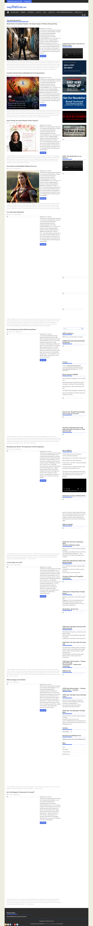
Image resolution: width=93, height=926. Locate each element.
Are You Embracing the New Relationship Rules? (21, 329)
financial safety (44, 671)
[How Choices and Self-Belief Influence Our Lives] (23, 170)
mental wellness (29, 555)
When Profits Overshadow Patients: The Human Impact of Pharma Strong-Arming (32, 24)
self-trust (43, 160)
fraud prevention (51, 671)
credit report (12, 671)
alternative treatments (17, 61)
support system (25, 115)
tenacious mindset (54, 160)
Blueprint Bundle (22, 669)
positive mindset (16, 160)
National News (15, 12)
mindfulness (49, 157)
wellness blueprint (10, 116)
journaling (48, 900)
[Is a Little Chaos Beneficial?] (23, 216)
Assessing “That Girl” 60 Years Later (70, 719)
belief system (31, 203)
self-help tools (25, 674)
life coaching (57, 438)
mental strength (43, 157)
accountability (22, 110)
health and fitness (51, 110)
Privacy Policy (79, 12)
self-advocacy (35, 902)
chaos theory (9, 320)
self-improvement (13, 69)
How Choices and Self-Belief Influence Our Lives (21, 166)
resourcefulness (29, 902)
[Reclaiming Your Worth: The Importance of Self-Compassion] (23, 451)
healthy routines (29, 111)
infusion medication (56, 62)
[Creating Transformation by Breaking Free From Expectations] (23, 77)
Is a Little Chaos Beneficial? (15, 212)
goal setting (38, 110)
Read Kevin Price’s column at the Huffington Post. (74, 739)
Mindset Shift (17, 113)
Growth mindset (25, 205)
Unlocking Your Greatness (32, 69)
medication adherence (44, 64)
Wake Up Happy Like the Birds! (16, 680)
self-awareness (20, 208)
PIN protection (56, 672)
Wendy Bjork (17, 26)
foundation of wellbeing (40, 436)
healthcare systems (38, 62)
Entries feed (65, 749)
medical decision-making (34, 64)
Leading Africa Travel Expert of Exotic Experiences (74, 638)
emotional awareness (28, 553)
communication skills (23, 899)
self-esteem (26, 441)
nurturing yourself (41, 555)
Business (23, 12)
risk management (51, 67)
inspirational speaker (51, 438)
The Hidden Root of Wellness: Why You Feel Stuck (74, 552)
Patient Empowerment (40, 66)
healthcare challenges (29, 62)
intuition (38, 157)
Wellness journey (47, 69)
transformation (41, 208)
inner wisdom (33, 157)
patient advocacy (25, 66)
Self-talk (39, 160)
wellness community (18, 116)
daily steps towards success (17, 320)
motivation (23, 113)
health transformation (16, 111)
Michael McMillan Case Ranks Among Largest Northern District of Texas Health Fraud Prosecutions (73, 655)
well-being (56, 115)
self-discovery (35, 324)
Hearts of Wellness (32, 205)
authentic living (25, 203)
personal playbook (50, 159)
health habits (9, 111)
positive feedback (53, 439)
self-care (12, 115)
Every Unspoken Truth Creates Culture (71, 572)
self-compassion (41, 557)
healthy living (23, 111)
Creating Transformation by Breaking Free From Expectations (26, 73)
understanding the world (16, 325)
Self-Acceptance (30, 557)
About (44, 12)
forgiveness (50, 553)
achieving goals (22, 156)
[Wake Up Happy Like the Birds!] (23, 684)
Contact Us (51, 12)
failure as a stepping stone (55, 156)
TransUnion (31, 674)
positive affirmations (23, 557)
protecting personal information (13, 674)
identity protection (25, 672)
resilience (21, 160)
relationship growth (15, 441)
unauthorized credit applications (40, 674)
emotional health (36, 553)
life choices (44, 205)
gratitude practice (14, 62)
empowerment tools (10, 205)
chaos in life (58, 319)
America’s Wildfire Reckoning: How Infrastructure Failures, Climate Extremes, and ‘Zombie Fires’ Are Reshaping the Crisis (74, 722)
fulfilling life (9, 157)
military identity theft (33, 672)
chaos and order (45, 319)
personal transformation (47, 206)
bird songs (15, 786)
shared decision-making (21, 69)
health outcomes (21, 62)
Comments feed (66, 751)
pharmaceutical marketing (34, 67)
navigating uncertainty (43, 322)
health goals (58, 110)
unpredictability (35, 325)
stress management (13, 788)
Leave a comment (32, 558)
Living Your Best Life (34, 322)
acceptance (21, 553)
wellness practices (32, 116)
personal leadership (46, 439)
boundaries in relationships (18, 436)
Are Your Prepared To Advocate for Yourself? (20, 792)
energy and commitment (45, 156)
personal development (29, 113)
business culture (37, 156)
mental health (9, 902)
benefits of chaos (22, 319)
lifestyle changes (15, 64)
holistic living (43, 438)
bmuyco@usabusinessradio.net (69, 369)
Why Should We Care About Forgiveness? (72, 460)
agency (20, 203)
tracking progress (40, 115)
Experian (32, 671)
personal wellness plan (45, 113)
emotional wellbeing (28, 436)
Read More (43, 55)
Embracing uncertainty (27, 320)
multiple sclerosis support (21, 439)
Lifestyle (38, 12)
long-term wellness (56, 111)
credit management (40, 669)
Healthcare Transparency (47, 62)
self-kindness (54, 557)
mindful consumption (11, 113)
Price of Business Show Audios (65, 12)
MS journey (9, 439)
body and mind (28, 110)
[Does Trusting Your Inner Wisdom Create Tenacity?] (23, 125)
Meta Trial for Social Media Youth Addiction (72, 700)
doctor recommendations (27, 61)
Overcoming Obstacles (11, 159)
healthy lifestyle (22, 157)
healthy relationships (17, 438)
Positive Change (56, 206)
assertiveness (15, 899)
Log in (63, 747)
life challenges (20, 322)
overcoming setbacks (20, 159)
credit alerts (28, 669)
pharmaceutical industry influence (21, 67)
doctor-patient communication (38, 61)
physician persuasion (43, 67)
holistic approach (21, 900)
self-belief (32, 160)
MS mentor (14, 439)
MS (49, 64)
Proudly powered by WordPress (37, 923)
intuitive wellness (42, 111)
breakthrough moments (36, 319)
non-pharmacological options (16, 66)
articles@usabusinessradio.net (74, 365)
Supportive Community (44, 441)
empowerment (48, 203)
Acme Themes (59, 923)
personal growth (37, 113)
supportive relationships (53, 441)
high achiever (27, 157)
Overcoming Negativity (49, 555)
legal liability (9, 64)
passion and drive (27, 159)
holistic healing (32, 438)
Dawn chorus (20, 786)
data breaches (24, 671)
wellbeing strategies (10, 443)
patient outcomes (57, 66)
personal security (49, 672)
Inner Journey (22, 555)
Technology (31, 12)
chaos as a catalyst (51, 319)
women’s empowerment (31, 443)
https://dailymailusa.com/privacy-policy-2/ (17, 916)
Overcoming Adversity (52, 322)
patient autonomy (32, 66)
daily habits (33, 110)
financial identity (38, 671)
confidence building (31, 899)
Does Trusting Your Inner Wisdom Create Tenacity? (22, 120)
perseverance (9, 324)
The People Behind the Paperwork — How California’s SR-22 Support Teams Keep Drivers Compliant (73, 555)
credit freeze (33, 669)
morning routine (47, 786)
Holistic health (36, 111)
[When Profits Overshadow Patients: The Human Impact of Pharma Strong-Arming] (23, 28)
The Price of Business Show (71, 545)
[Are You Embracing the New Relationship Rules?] (23, 334)
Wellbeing (19, 558)
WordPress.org (65, 754)
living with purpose (26, 322)
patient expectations (49, 66)
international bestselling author (40, 900)
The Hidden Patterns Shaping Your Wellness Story (74, 390)
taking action (48, 160)
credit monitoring (48, 669)
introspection (38, 205)
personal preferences (11, 67)
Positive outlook (54, 786)
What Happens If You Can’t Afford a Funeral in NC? (74, 458)
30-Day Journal (16, 110)
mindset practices (55, 157)
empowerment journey (55, 203)
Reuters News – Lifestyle (70, 690)
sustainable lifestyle (32, 115)
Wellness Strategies (40, 116)
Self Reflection (26, 160)
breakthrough (28, 319)
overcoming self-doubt (22, 206)
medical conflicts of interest (24, 64)
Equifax (29, 671)
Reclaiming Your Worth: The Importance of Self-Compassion (25, 447)
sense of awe (48, 324)
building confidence (29, 156)
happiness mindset (34, 786)
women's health (23, 443)
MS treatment (53, 64)
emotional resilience (44, 553)
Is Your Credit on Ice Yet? (14, 562)
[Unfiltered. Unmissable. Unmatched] (8, 12)
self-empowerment (45, 902)
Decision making (41, 203)
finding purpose (42, 320)
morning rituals (41, 786)
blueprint (36, 203)
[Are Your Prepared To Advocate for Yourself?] (23, 796)
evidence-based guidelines (49, 61)
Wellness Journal (40, 69)
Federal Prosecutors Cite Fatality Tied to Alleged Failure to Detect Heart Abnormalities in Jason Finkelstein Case (73, 651)
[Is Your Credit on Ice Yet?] (23, 567)
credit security (18, 671)
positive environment (54, 113)
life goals (48, 205)
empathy (33, 436)
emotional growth (35, 320)
